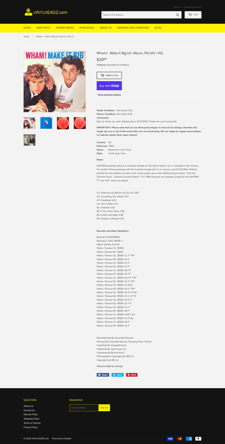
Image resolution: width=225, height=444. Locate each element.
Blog (158, 28)
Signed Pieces (65, 28)
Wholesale (86, 28)
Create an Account (192, 7)
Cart (195, 14)
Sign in (177, 7)
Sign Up (104, 408)
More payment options (109, 94)
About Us (106, 28)
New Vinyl (43, 28)
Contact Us (29, 410)
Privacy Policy (31, 427)
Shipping (101, 64)
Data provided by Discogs (110, 366)
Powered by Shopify (61, 438)
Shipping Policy (31, 418)
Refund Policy (31, 414)
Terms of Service (32, 423)
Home (26, 36)
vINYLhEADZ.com (40, 438)
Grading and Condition (133, 28)
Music (27, 28)
